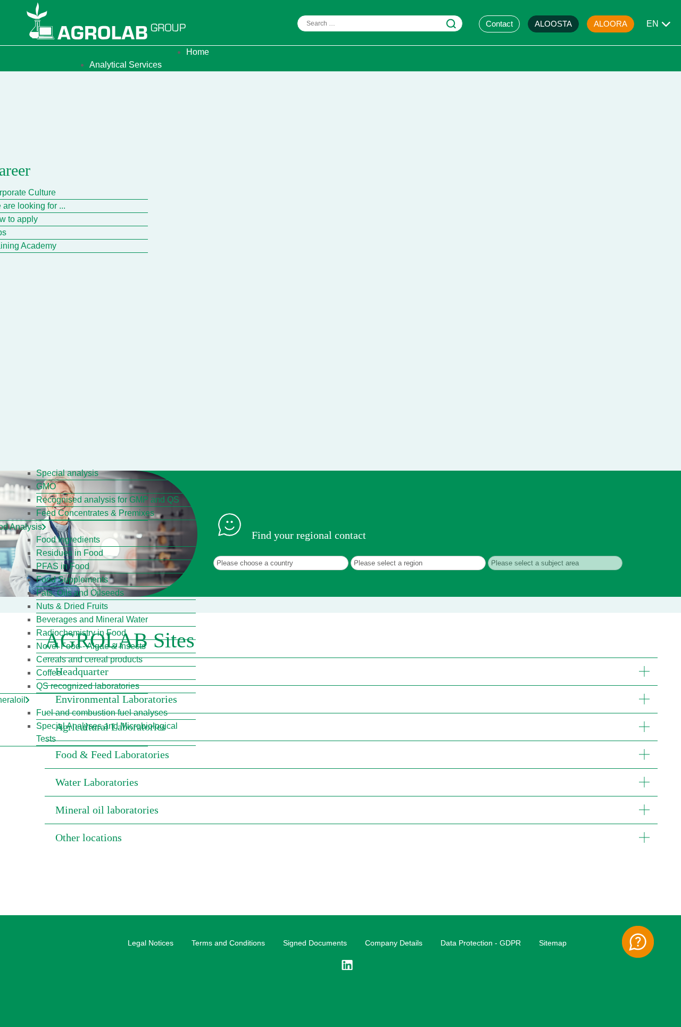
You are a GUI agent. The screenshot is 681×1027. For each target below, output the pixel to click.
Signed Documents (315, 943)
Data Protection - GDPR (481, 943)
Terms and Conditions (228, 943)
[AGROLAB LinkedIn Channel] (351, 965)
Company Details (393, 943)
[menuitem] (197, 51)
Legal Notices (150, 943)
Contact (499, 23)
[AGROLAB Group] (111, 41)
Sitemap (553, 943)
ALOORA (610, 23)
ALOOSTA (553, 23)
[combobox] (380, 23)
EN (652, 23)
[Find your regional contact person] (638, 942)
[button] (351, 671)
